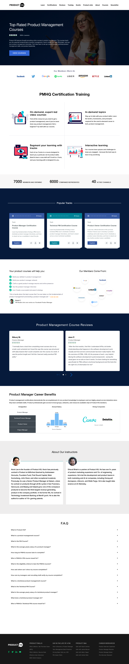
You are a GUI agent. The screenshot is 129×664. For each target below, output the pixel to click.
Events (78, 5)
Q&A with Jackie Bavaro (83, 649)
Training (70, 5)
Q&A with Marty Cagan (82, 652)
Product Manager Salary (105, 652)
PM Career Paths (57, 655)
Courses (105, 5)
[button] (63, 374)
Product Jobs (88, 5)
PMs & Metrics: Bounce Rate (38, 652)
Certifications (52, 5)
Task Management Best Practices (62, 649)
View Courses (19, 53)
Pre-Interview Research (105, 655)
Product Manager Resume (106, 649)
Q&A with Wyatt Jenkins (83, 646)
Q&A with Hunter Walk (82, 655)
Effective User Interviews (37, 655)
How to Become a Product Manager (63, 646)
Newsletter (115, 5)
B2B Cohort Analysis (35, 658)
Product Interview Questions (107, 646)
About (97, 5)
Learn (43, 5)
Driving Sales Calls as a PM (60, 652)
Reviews (62, 5)
